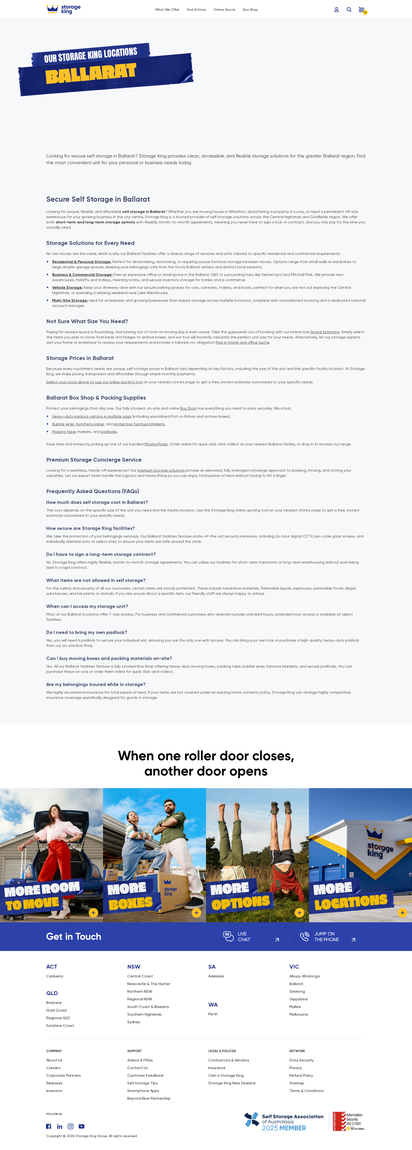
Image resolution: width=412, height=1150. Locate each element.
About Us (54, 1060)
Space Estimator (325, 332)
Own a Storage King (226, 1075)
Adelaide (216, 976)
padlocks (109, 431)
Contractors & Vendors (228, 1060)
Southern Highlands (144, 1014)
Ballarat (296, 983)
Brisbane (54, 1002)
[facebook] (48, 1126)
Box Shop (188, 408)
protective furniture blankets (139, 424)
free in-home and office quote (242, 342)
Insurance (217, 1068)
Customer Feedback (145, 1075)
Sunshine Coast (60, 1025)
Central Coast (140, 976)
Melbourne (298, 1014)
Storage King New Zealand (231, 1083)
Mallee (295, 1006)
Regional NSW (139, 999)
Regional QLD (58, 1018)
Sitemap (296, 1083)
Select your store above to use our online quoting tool (94, 382)
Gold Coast (56, 1010)
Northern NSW (139, 991)
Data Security (301, 1060)
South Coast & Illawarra (148, 1006)
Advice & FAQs (140, 1060)
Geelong (297, 991)
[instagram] (70, 1126)
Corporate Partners (63, 1075)
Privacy (295, 1068)
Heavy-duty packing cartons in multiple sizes (91, 416)
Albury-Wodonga (304, 976)
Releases (54, 1083)
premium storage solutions (161, 470)
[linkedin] (59, 1126)
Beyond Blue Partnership (148, 1098)
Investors (54, 1090)
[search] (349, 9)
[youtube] (81, 1126)
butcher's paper (90, 424)
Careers (53, 1068)
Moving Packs (156, 444)
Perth (213, 1014)
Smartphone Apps (143, 1090)
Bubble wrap (63, 424)
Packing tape (63, 431)
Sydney (133, 1022)
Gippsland (298, 999)
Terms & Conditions (306, 1090)
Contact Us (137, 1068)
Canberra (54, 976)
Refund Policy (301, 1075)
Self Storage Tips (142, 1083)
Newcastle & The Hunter (148, 983)
